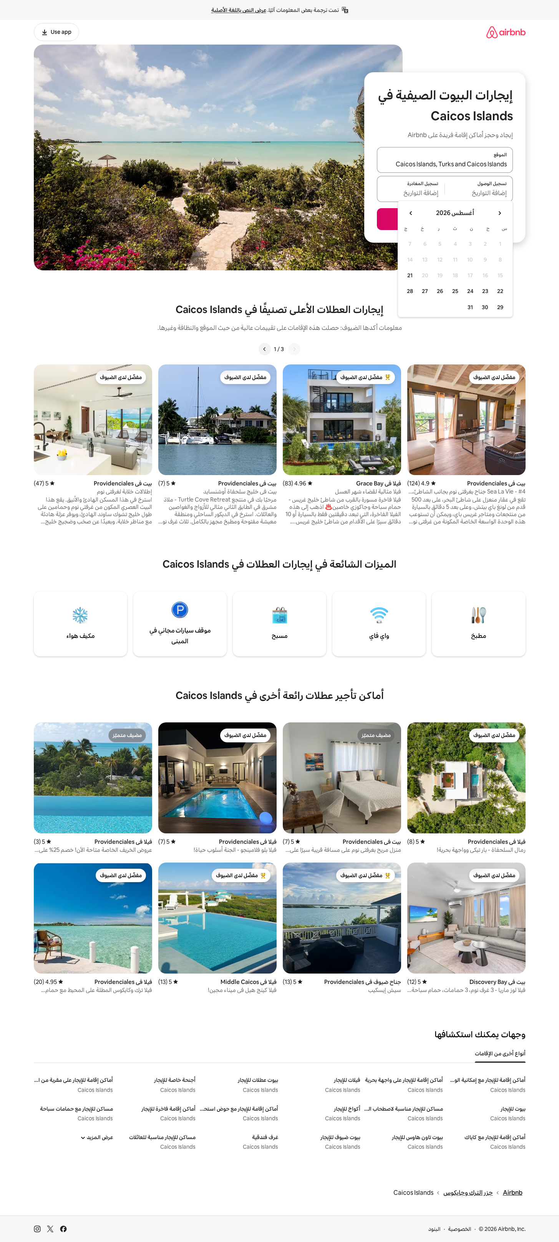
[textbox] (479, 193)
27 (425, 291)
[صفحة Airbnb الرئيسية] (506, 32)
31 (470, 307)
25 (455, 291)
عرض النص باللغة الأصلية (238, 10)
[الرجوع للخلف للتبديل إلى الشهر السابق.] (499, 213)
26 (440, 291)
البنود (434, 1228)
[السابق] (294, 349)
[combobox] (445, 164)
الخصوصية (459, 1228)
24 (470, 291)
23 (485, 291)
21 (410, 275)
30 (485, 307)
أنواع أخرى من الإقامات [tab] (500, 1053)
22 (500, 291)
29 (500, 307)
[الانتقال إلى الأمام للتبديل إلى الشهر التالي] (411, 213)
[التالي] (265, 349)
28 (410, 291)
